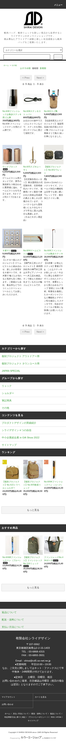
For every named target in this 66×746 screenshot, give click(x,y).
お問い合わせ (7, 704)
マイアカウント (8, 697)
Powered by (15, 738)
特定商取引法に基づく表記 (15, 717)
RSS (53, 717)
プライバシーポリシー (37, 717)
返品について (55, 714)
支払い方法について (21, 714)
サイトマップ (9, 444)
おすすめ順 (25, 68)
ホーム (6, 65)
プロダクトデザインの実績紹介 (19, 422)
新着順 (43, 68)
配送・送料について (39, 714)
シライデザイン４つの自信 (16, 430)
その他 (14, 65)
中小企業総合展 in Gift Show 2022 (20, 437)
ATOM (58, 717)
